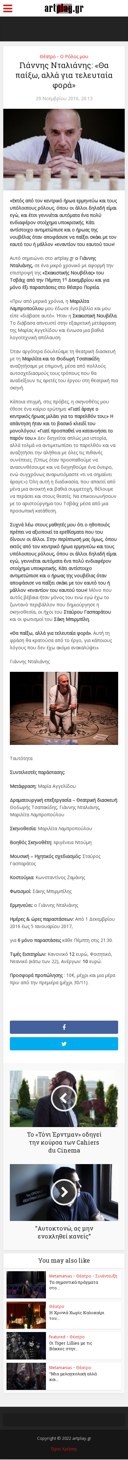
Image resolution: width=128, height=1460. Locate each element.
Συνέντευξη (106, 1276)
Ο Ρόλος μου (74, 56)
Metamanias (60, 1276)
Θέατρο (48, 56)
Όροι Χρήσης (64, 1449)
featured (57, 1337)
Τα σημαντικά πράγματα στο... (73, 1285)
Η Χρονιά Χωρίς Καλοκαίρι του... (76, 1315)
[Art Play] (64, 7)
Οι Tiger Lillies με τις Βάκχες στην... (70, 1346)
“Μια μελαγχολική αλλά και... (73, 1376)
